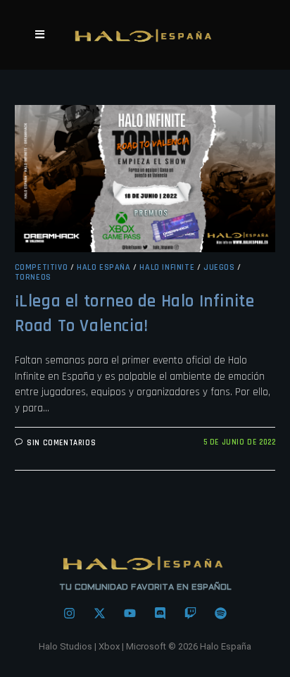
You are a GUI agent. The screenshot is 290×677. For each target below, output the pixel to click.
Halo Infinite (166, 267)
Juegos (219, 267)
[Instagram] (70, 614)
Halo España (104, 267)
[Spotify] (221, 614)
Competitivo (41, 267)
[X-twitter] (100, 614)
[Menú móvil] (40, 35)
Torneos (33, 277)
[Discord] (160, 614)
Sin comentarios (61, 443)
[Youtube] (130, 614)
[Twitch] (191, 614)
